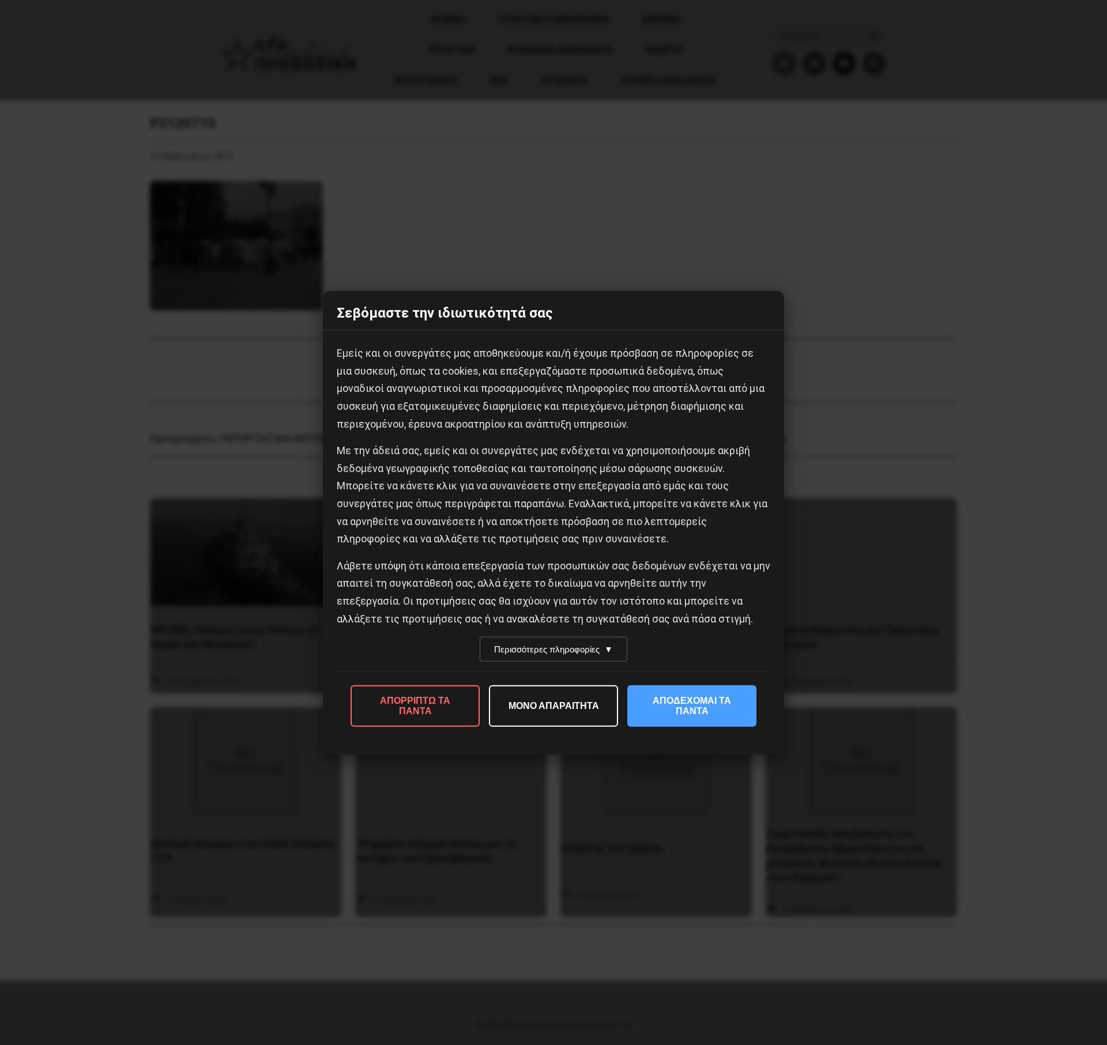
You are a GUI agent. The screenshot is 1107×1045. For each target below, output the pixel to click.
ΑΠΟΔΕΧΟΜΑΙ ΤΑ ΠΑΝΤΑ (692, 706)
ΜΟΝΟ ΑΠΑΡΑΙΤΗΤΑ (554, 706)
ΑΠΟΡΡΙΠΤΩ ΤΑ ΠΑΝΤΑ (415, 706)
